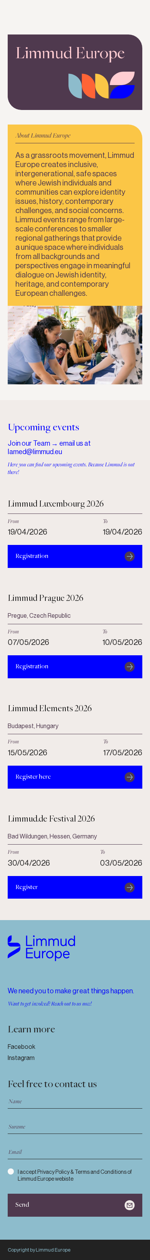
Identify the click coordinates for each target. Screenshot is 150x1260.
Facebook (21, 1046)
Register (26, 887)
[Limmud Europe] (41, 948)
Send (22, 1205)
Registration (31, 556)
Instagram (21, 1057)
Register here (33, 777)
